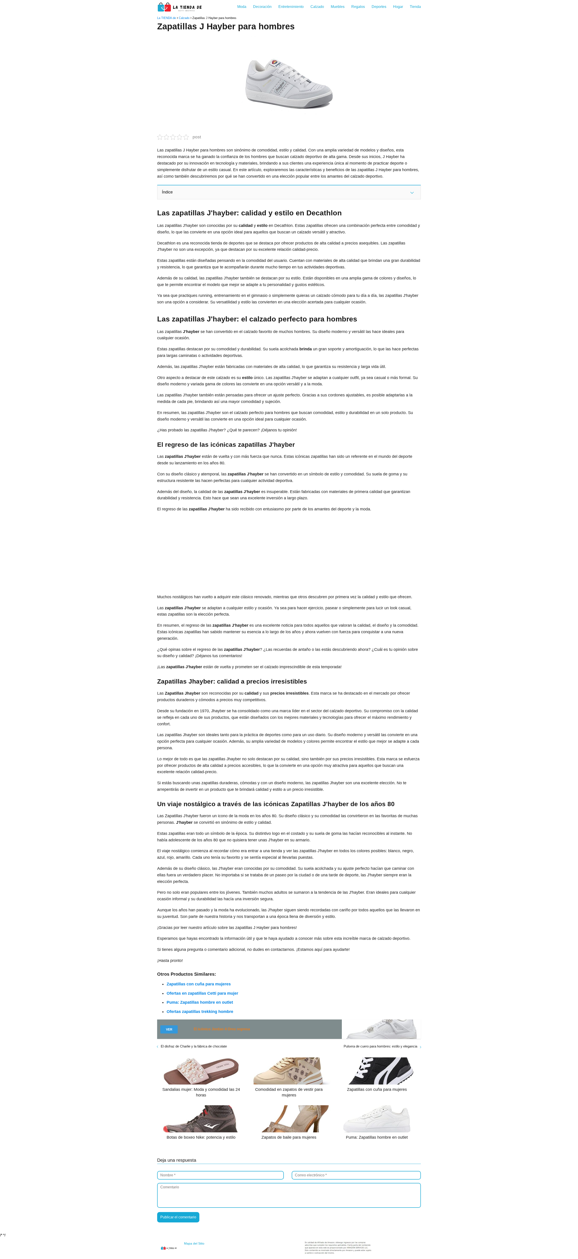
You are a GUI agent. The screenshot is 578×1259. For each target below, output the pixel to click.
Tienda (415, 7)
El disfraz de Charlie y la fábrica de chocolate (194, 1046)
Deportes (379, 7)
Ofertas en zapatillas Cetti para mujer (202, 993)
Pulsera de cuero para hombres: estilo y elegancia (380, 1046)
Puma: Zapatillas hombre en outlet (200, 1002)
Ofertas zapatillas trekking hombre (200, 1011)
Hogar (398, 7)
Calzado (317, 7)
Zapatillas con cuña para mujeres (199, 984)
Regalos (358, 7)
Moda (241, 7)
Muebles (338, 7)
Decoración (262, 7)
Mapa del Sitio (194, 1243)
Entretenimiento (291, 7)
